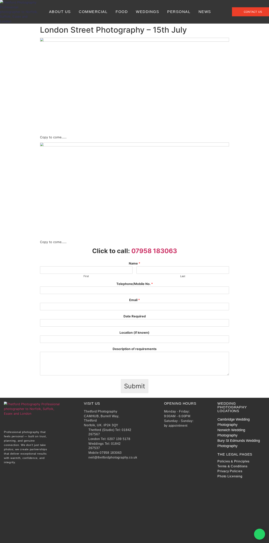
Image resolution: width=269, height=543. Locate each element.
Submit (134, 386)
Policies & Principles (233, 461)
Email (134, 300)
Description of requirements (135, 349)
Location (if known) (134, 332)
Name (134, 263)
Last (182, 276)
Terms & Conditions (232, 466)
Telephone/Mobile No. (134, 284)
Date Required (134, 316)
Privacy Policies (229, 471)
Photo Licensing (229, 476)
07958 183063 (154, 251)
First (86, 276)
